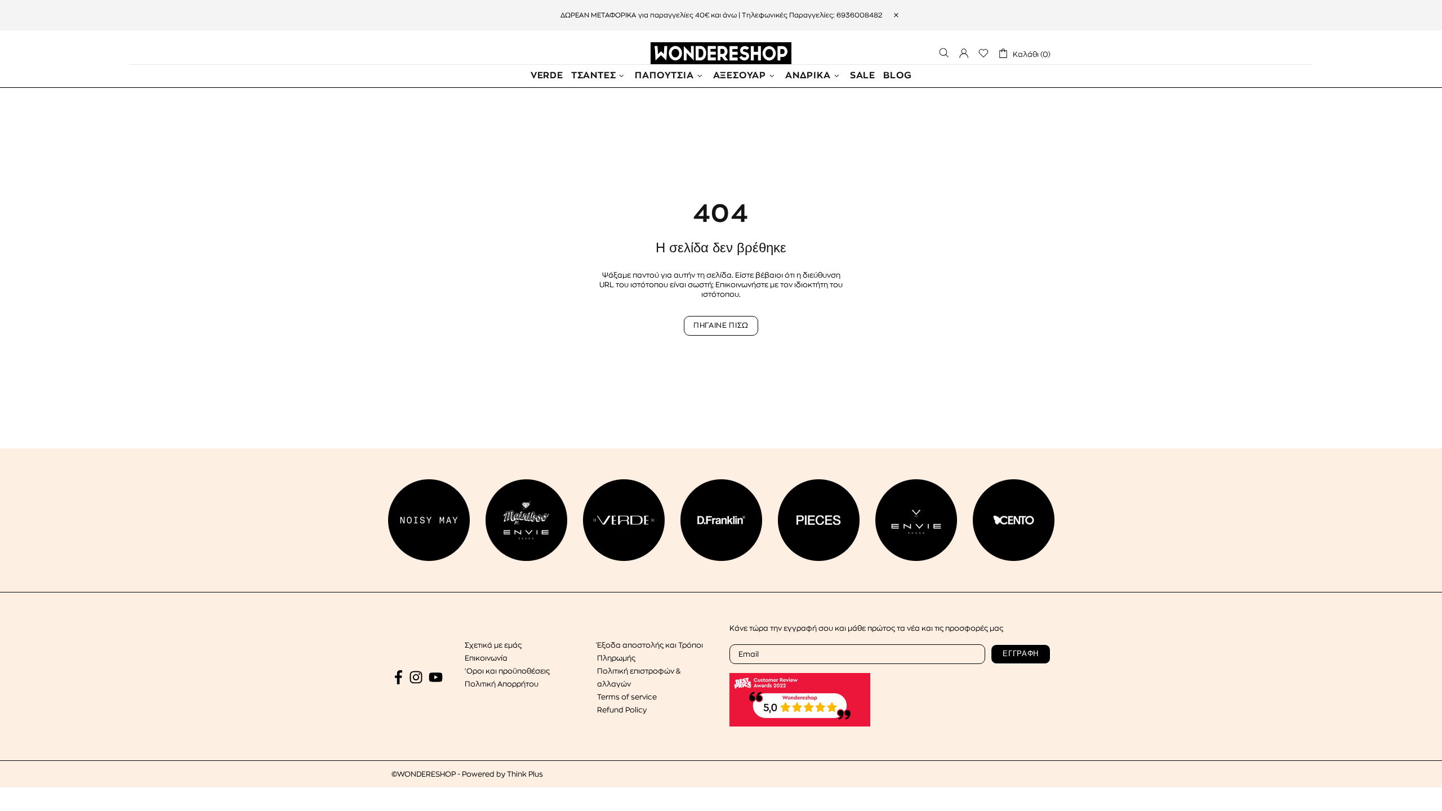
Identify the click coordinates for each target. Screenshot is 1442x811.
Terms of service (627, 697)
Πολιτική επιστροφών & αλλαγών (638, 677)
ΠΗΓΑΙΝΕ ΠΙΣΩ (721, 325)
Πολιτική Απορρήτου (501, 684)
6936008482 (859, 15)
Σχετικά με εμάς (493, 645)
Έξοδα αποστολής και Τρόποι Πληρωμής (650, 651)
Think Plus (525, 774)
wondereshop (721, 53)
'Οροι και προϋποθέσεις (507, 671)
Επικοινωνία (486, 658)
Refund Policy (622, 710)
